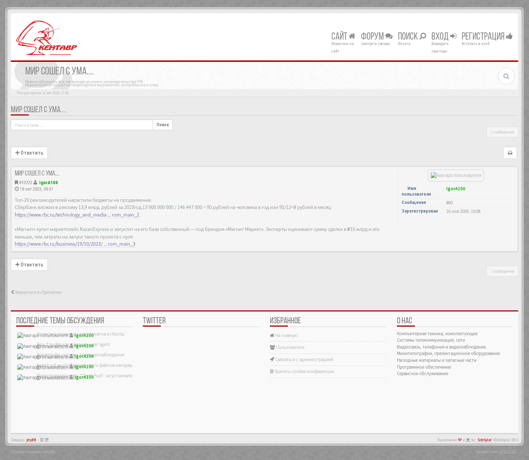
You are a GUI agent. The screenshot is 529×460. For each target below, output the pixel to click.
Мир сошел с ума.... (38, 110)
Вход (440, 37)
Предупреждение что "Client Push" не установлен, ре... (91, 376)
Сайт (340, 37)
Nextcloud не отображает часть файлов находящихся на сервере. (101, 365)
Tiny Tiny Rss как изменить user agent (73, 344)
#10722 (25, 182)
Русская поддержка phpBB (33, 451)
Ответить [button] (31, 153)
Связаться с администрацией (303, 359)
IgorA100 (48, 182)
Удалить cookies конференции (303, 371)
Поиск (408, 37)
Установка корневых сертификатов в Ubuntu (81, 334)
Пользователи (289, 347)
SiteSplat (485, 440)
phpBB (31, 440)
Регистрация (484, 37)
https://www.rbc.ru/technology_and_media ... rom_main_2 (77, 214)
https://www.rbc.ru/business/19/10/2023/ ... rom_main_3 (75, 244)
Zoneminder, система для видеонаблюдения (80, 355)
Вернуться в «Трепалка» (38, 292)
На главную (286, 335)
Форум (373, 37)
